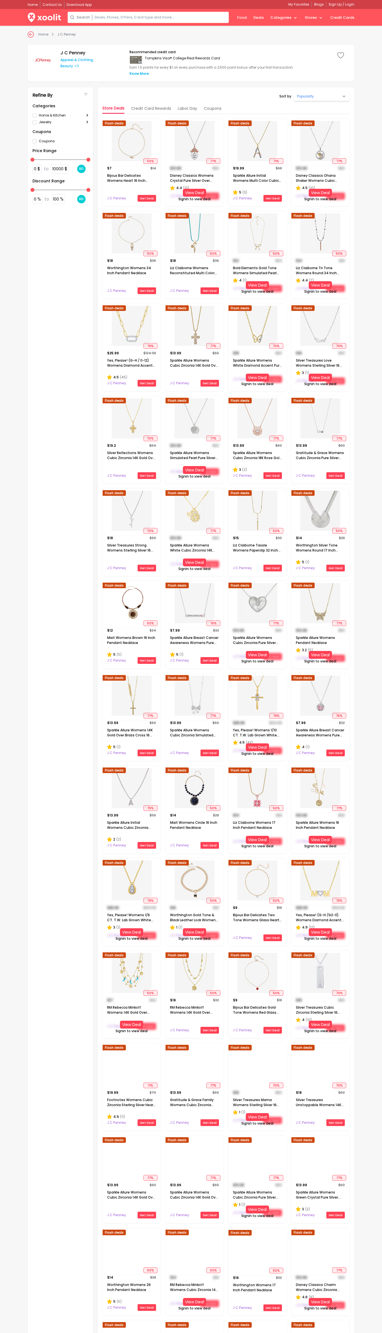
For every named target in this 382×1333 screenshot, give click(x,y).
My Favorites (298, 4)
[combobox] (161, 17)
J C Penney (66, 34)
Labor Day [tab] (187, 108)
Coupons (47, 141)
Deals (258, 17)
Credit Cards (342, 17)
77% (213, 161)
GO (81, 169)
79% (150, 346)
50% (150, 161)
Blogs (319, 4)
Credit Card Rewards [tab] (151, 108)
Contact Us (52, 4)
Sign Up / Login (341, 4)
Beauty (66, 66)
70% (276, 346)
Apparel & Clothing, (77, 59)
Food (242, 17)
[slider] (32, 160)
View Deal (194, 193)
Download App (79, 4)
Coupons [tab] (212, 108)
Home (43, 34)
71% (276, 161)
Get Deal (147, 198)
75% (213, 623)
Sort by (285, 96)
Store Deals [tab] (113, 108)
